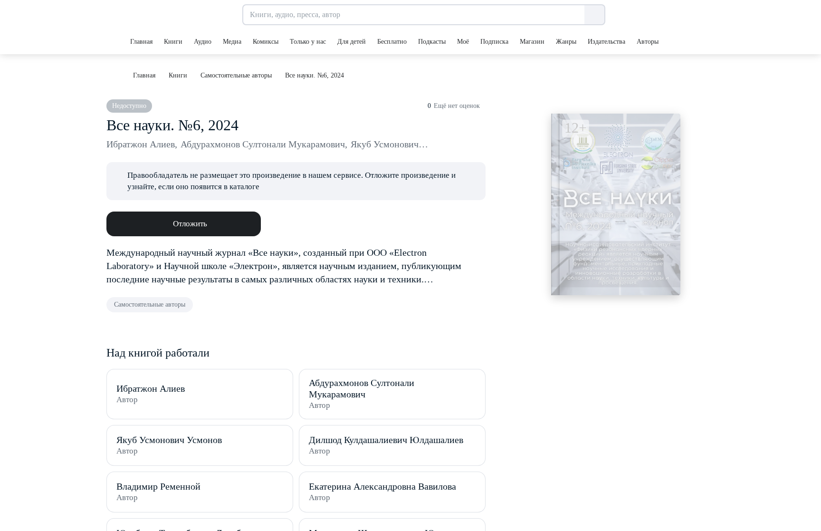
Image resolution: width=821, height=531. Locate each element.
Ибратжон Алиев (141, 144)
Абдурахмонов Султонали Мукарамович (264, 144)
